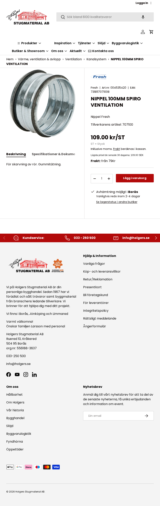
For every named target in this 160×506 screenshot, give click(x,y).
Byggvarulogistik (18, 433)
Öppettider (15, 449)
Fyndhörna (14, 441)
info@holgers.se (18, 364)
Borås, (23, 314)
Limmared (60, 314)
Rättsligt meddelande (99, 318)
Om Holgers (15, 402)
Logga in (142, 3)
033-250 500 (16, 356)
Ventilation (73, 59)
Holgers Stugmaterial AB (29, 491)
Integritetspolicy (95, 310)
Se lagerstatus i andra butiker (116, 202)
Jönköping (37, 314)
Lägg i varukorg (134, 178)
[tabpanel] (42, 164)
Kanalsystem (96, 59)
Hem (9, 59)
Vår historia (15, 410)
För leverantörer (96, 303)
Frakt (116, 149)
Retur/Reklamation (97, 279)
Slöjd (9, 426)
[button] (143, 17)
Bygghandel (15, 418)
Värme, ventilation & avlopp (39, 59)
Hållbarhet (14, 394)
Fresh (94, 88)
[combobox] (105, 17)
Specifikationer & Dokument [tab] (55, 154)
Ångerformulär (94, 326)
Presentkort (92, 287)
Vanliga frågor (94, 263)
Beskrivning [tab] (16, 154)
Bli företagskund (95, 295)
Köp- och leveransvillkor (102, 271)
